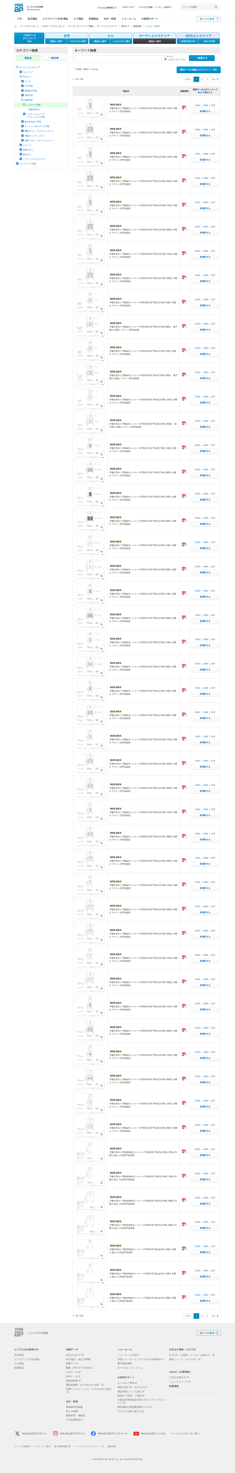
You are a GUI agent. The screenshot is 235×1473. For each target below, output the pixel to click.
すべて (170, 56)
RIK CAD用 (209, 41)
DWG (197, 105)
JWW (205, 105)
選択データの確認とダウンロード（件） (199, 70)
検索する (202, 58)
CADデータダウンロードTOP (29, 38)
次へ (214, 79)
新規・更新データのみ (87, 69)
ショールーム (128, 18)
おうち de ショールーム (130, 1367)
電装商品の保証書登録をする (133, 1407)
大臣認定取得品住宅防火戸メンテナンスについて (142, 1401)
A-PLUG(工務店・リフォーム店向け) (155, 7)
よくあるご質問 (126, 1382)
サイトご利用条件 (22, 1446)
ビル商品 (78, 18)
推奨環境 (112, 1446)
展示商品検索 (125, 1363)
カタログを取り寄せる (130, 1411)
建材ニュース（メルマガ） (183, 1359)
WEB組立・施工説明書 (78, 1359)
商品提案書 (72, 1380)
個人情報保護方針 (62, 1446)
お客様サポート (149, 18)
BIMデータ (71, 1376)
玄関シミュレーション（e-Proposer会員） (89, 1389)
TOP (19, 18)
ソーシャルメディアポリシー (87, 1446)
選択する (206, 111)
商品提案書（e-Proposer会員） (83, 1384)
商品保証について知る (130, 1391)
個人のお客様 (207, 18)
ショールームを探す (128, 1355)
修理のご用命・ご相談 (130, 1395)
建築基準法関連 (74, 1407)
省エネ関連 (72, 1411)
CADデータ (72, 1372)
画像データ (72, 1363)
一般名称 (54, 57)
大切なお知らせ (177, 1377)
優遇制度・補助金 (75, 1415)
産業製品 (93, 18)
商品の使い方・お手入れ (131, 1387)
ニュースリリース (178, 1381)
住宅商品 (32, 18)
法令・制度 (110, 18)
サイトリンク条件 (42, 1446)
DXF (213, 105)
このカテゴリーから (176, 59)
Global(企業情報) (106, 8)
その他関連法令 (74, 1419)
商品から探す (56, 41)
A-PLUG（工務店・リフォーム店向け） (190, 1355)
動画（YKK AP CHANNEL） (80, 1367)
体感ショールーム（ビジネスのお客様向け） (142, 1359)
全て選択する (206, 92)
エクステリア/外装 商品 (55, 18)
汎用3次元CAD (188, 41)
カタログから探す (77, 41)
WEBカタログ (128, 7)
